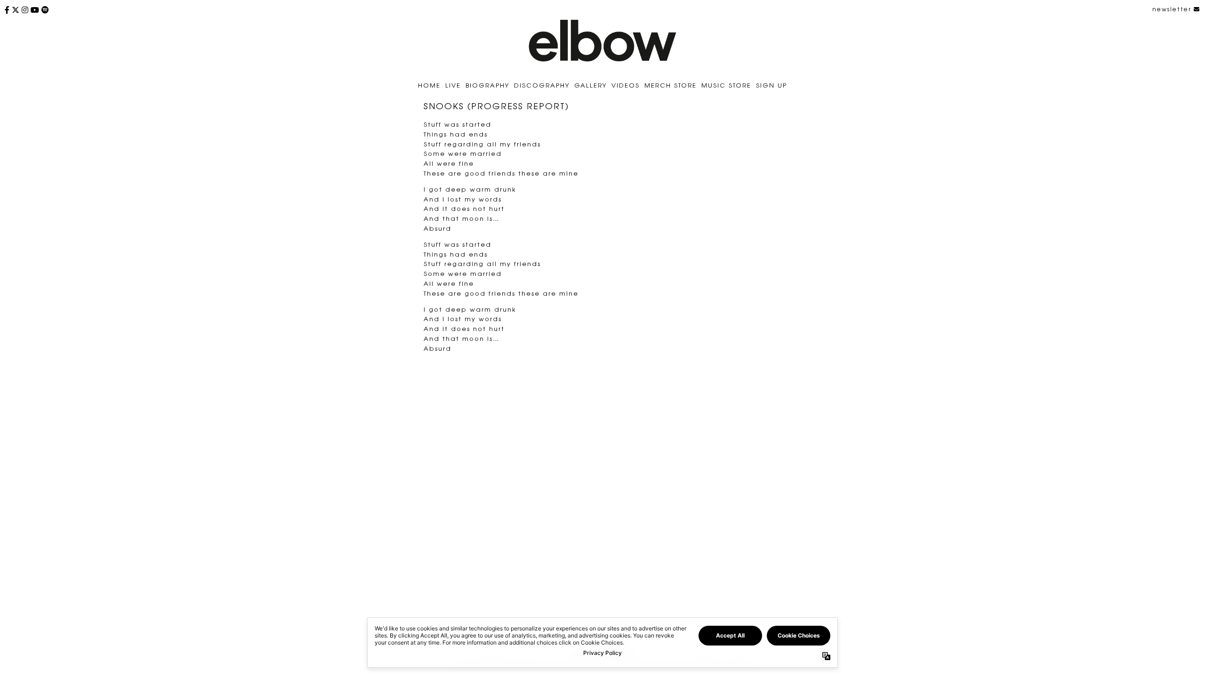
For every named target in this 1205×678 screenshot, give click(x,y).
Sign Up (771, 85)
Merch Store (670, 85)
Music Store (726, 85)
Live (453, 85)
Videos (625, 85)
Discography (542, 85)
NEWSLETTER (1173, 9)
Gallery (590, 85)
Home (429, 85)
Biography (487, 85)
